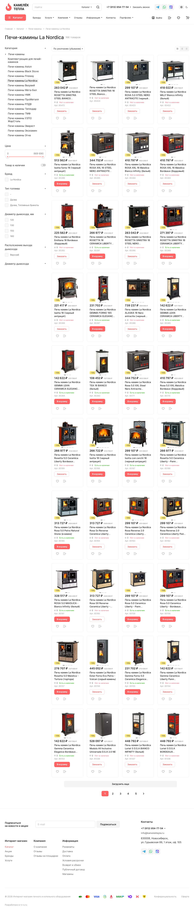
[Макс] (171, 7)
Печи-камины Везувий (21, 85)
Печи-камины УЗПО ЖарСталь (20, 120)
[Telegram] (158, 7)
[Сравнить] (64, 118)
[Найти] (98, 7)
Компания (39, 840)
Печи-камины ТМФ (19, 113)
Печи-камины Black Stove (23, 71)
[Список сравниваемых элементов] (169, 17)
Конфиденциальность (165, 896)
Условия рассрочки (73, 860)
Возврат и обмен (71, 865)
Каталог (9, 846)
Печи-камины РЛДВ (20, 104)
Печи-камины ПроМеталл (23, 99)
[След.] (143, 793)
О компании (40, 846)
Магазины (67, 874)
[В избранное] (57, 118)
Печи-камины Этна (19, 135)
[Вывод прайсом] (186, 48)
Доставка (67, 851)
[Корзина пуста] (187, 17)
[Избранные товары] (178, 17)
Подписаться (108, 824)
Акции (8, 851)
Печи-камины (16, 54)
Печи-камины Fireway (21, 75)
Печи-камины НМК (19, 94)
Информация (70, 840)
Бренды (9, 855)
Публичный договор (73, 869)
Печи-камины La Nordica (22, 80)
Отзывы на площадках (46, 855)
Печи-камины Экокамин (22, 130)
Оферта (185, 896)
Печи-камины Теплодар (22, 108)
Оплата (66, 855)
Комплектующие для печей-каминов (25, 60)
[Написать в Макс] (157, 851)
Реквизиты (68, 846)
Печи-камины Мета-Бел (22, 90)
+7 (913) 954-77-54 (118, 7)
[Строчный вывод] (182, 48)
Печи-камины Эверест (21, 125)
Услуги (8, 860)
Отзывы (38, 851)
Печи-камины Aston (20, 66)
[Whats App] (164, 7)
